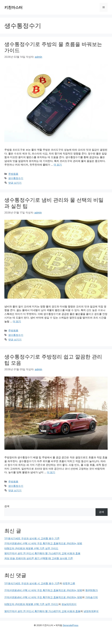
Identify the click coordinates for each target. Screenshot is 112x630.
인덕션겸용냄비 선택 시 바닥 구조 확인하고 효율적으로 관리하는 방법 (43, 543)
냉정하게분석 (91, 611)
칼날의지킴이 (69, 604)
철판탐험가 (91, 590)
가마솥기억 (91, 597)
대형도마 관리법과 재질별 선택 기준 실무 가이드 (31, 548)
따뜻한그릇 (69, 583)
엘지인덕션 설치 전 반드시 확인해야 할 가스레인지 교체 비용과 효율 (42, 553)
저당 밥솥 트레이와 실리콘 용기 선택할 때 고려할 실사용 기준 (38, 558)
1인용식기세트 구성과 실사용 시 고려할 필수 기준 (32, 538)
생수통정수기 (15, 178)
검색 (6, 506)
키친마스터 (13, 7)
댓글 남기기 (14, 182)
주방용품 (13, 173)
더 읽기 (58, 164)
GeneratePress (70, 625)
